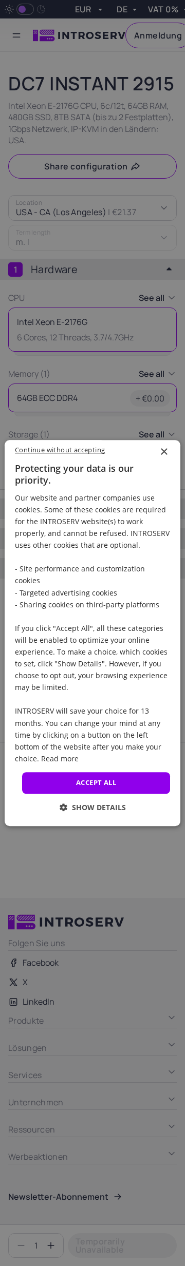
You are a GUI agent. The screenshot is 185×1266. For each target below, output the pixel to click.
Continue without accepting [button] (60, 449)
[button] (93, 807)
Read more (60, 758)
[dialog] (92, 633)
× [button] (164, 452)
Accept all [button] (96, 782)
